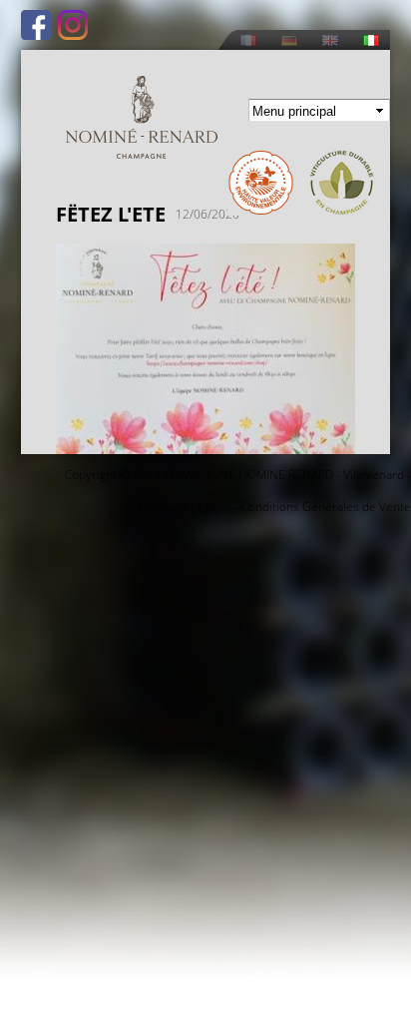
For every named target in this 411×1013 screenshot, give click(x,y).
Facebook (36, 25)
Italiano (371, 40)
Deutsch (289, 40)
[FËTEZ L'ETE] (205, 442)
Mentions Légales (184, 506)
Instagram (73, 25)
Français (248, 40)
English (330, 40)
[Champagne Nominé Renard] (141, 117)
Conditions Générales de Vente (326, 506)
